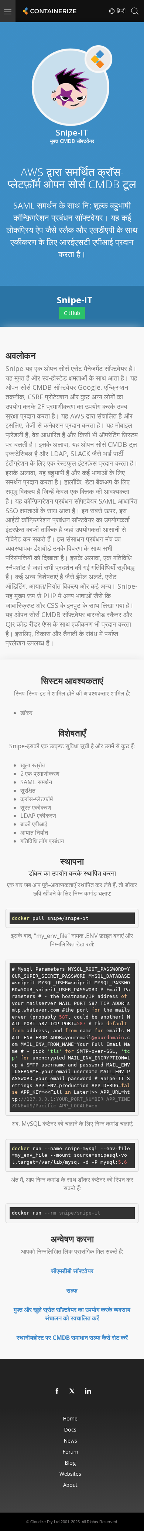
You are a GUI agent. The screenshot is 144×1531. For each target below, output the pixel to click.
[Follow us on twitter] (73, 1391)
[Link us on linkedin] (88, 1391)
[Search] (135, 11)
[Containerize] (48, 11)
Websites (70, 1473)
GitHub (72, 312)
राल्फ (72, 1290)
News (70, 1440)
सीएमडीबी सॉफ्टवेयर (72, 1271)
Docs (70, 1429)
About (70, 1484)
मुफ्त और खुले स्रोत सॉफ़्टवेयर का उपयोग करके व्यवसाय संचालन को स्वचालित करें (72, 1314)
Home (70, 1418)
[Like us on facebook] (57, 1391)
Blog (70, 1462)
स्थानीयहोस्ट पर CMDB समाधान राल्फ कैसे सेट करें (72, 1338)
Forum (70, 1451)
